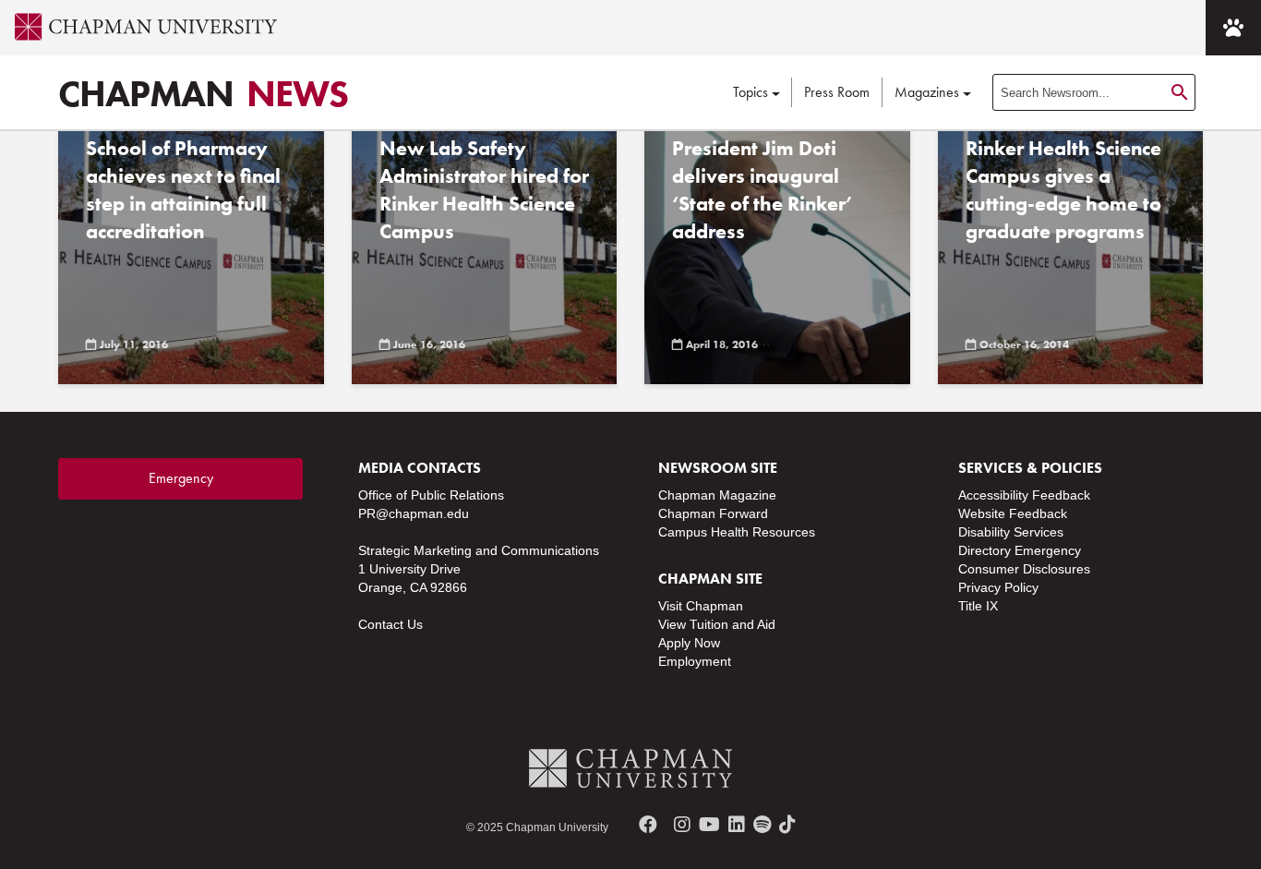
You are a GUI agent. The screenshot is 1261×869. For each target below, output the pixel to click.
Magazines (927, 92)
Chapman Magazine (717, 495)
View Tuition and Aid (716, 624)
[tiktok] (787, 824)
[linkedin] (736, 824)
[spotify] (762, 824)
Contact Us (390, 624)
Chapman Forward (713, 513)
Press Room (837, 92)
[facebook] (648, 824)
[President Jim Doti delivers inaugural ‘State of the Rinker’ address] (777, 245)
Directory (984, 550)
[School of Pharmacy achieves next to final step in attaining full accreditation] (191, 245)
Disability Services (1010, 532)
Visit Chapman (700, 605)
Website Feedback (1012, 513)
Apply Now (689, 642)
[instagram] (682, 824)
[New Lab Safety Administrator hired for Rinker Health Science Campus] (485, 245)
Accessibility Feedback (1024, 495)
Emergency (181, 478)
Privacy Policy (998, 587)
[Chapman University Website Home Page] (138, 27)
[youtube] (709, 824)
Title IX (978, 605)
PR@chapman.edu (413, 513)
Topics (750, 92)
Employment (694, 661)
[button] (1233, 27)
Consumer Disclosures (1024, 568)
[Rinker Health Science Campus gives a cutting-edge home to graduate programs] (1071, 245)
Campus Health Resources (736, 532)
